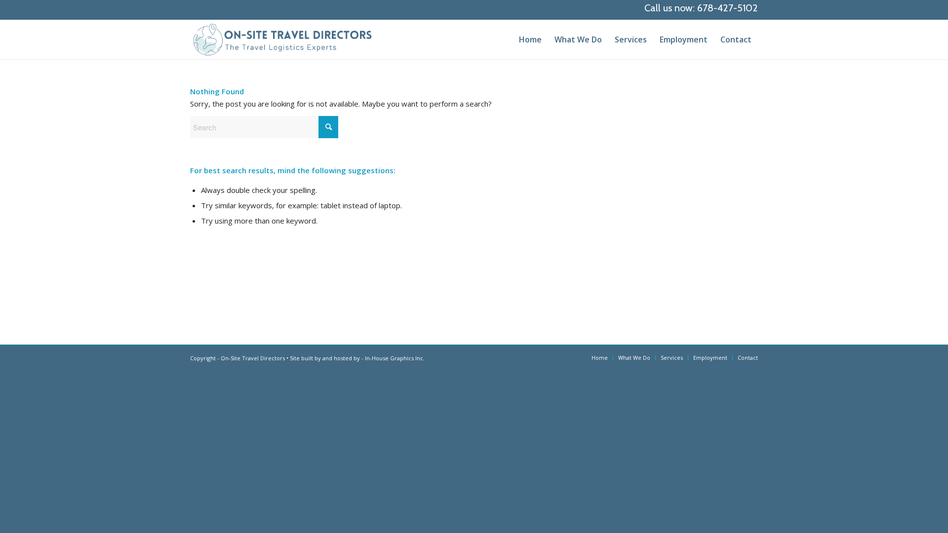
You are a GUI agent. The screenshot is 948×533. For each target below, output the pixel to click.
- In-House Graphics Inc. (393, 358)
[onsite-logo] (282, 39)
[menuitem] (530, 39)
